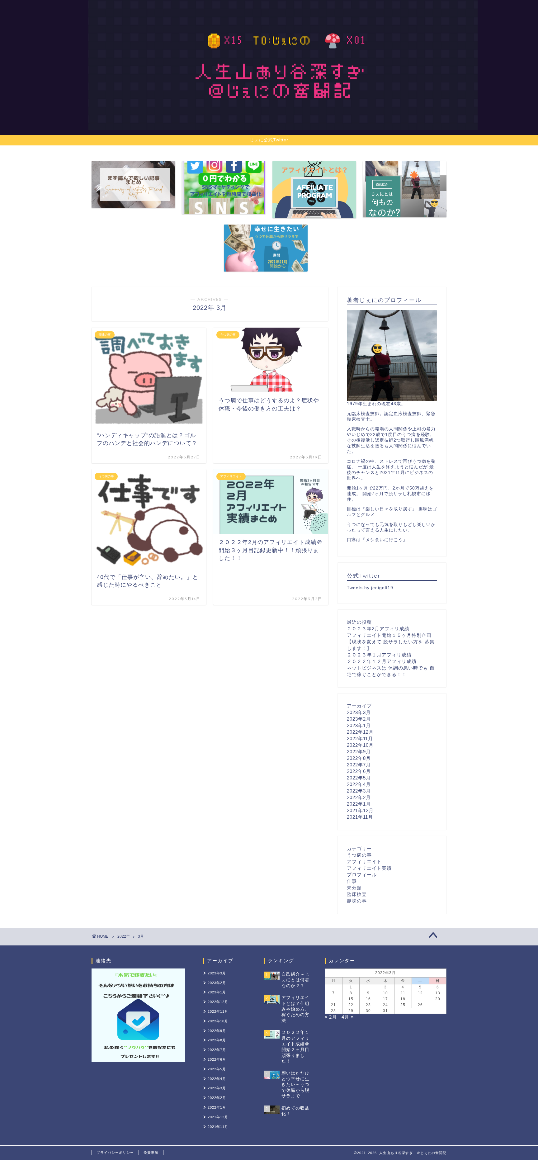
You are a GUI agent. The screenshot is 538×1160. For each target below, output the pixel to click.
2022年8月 (359, 758)
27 (437, 1005)
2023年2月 (359, 719)
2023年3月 (359, 712)
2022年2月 (359, 797)
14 (333, 999)
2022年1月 (359, 804)
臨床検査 (357, 894)
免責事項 (151, 1152)
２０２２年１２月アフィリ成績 (382, 661)
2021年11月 (360, 817)
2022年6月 (359, 771)
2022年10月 (360, 745)
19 (420, 999)
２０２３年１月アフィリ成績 (379, 654)
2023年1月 (359, 725)
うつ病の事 (359, 855)
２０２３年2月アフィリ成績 (378, 628)
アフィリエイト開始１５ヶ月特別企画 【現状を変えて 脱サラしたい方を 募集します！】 (391, 641)
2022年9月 (359, 751)
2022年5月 (359, 777)
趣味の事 (357, 900)
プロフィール (362, 874)
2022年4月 (359, 784)
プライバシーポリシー (115, 1152)
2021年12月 (360, 810)
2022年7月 (359, 764)
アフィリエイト (364, 861)
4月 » (348, 1017)
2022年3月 (359, 790)
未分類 (354, 887)
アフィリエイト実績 (369, 868)
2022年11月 (360, 738)
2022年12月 (360, 732)
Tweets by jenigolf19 (370, 587)
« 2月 (331, 1017)
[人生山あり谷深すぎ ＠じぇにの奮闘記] (283, 122)
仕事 (352, 881)
